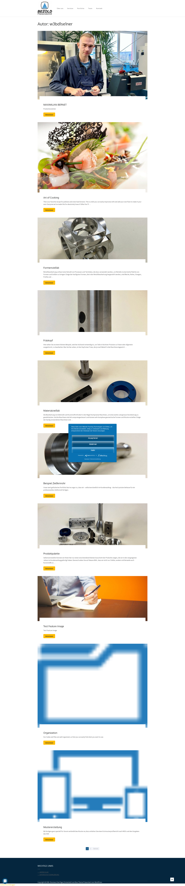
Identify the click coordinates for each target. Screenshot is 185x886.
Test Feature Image (53, 626)
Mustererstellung (52, 827)
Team (90, 8)
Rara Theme (79, 882)
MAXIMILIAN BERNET (55, 104)
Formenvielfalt (51, 267)
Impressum (87, 459)
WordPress (98, 882)
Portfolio (80, 8)
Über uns (60, 8)
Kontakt (99, 8)
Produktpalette (51, 553)
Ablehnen (93, 444)
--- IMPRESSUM (43, 872)
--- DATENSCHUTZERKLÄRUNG (48, 875)
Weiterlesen (49, 115)
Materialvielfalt (51, 410)
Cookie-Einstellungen (7, 885)
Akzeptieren (93, 438)
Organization (50, 732)
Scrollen (172, 879)
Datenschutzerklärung (95, 459)
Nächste (95, 849)
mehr (93, 450)
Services (70, 8)
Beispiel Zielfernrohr (54, 483)
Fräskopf (48, 340)
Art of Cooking (51, 197)
